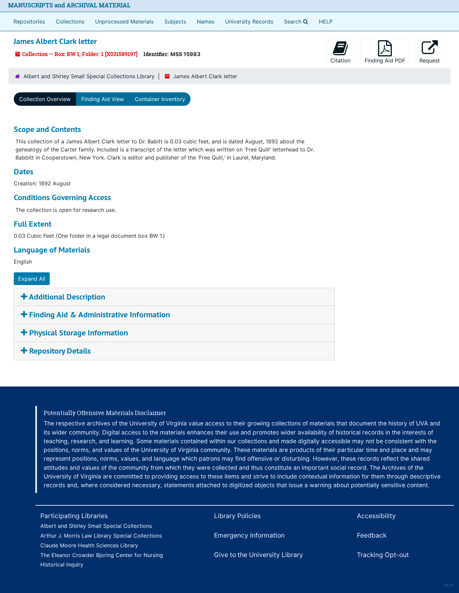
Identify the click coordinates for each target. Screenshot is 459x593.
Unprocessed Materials (124, 21)
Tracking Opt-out (383, 555)
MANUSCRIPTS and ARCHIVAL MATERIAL (69, 5)
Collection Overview (45, 99)
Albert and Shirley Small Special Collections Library (89, 76)
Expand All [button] (31, 278)
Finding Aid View (102, 99)
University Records (249, 21)
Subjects (175, 21)
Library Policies (237, 516)
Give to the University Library (258, 555)
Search (297, 21)
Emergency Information (249, 535)
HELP (326, 21)
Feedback (371, 535)
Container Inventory (160, 99)
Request (429, 60)
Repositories (29, 21)
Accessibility (376, 516)
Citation (340, 60)
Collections (70, 21)
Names (205, 21)
